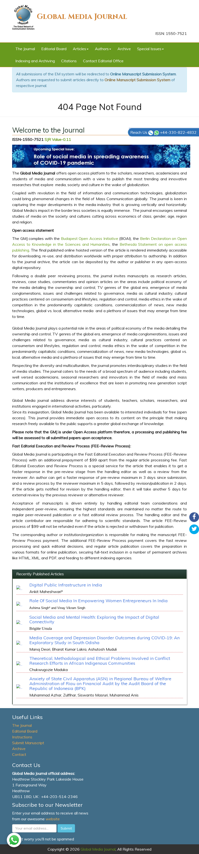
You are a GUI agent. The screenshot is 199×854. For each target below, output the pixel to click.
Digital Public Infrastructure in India (65, 585)
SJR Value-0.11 (58, 139)
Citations (69, 60)
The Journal (25, 48)
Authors (102, 48)
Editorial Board (53, 48)
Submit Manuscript (28, 742)
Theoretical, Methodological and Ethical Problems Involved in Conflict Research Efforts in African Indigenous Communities (99, 661)
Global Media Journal (82, 17)
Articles (79, 48)
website (53, 818)
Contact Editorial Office (103, 60)
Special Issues (149, 48)
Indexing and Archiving (35, 60)
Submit (66, 828)
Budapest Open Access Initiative (89, 238)
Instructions (22, 737)
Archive (124, 48)
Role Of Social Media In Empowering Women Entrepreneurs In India (98, 600)
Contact (19, 754)
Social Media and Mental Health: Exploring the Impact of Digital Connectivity (94, 619)
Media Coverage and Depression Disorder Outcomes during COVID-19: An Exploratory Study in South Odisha (104, 640)
